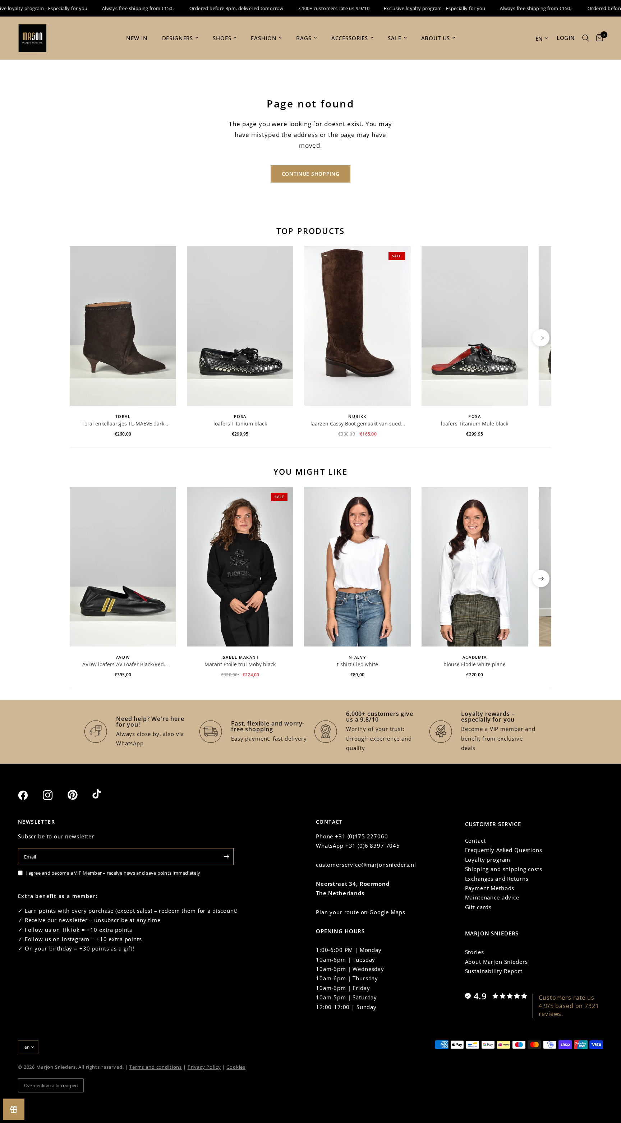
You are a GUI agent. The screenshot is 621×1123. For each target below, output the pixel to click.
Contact (475, 840)
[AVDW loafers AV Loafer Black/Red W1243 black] (123, 566)
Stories (474, 952)
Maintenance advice (492, 897)
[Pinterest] (79, 795)
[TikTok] (103, 795)
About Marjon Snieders (496, 961)
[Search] (586, 38)
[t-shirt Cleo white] (357, 566)
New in (136, 38)
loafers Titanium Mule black (474, 423)
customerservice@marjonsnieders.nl (366, 864)
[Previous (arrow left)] (80, 337)
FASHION (263, 38)
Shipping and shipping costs (503, 869)
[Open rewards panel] (13, 1109)
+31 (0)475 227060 (361, 836)
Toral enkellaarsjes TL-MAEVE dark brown (123, 423)
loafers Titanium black (240, 423)
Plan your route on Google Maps (360, 912)
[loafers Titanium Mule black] (475, 326)
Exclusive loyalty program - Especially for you (421, 8)
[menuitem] (137, 38)
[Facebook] (29, 795)
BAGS (303, 38)
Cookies (235, 1067)
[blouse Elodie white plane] (475, 566)
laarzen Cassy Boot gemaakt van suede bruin (357, 423)
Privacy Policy (204, 1067)
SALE (394, 38)
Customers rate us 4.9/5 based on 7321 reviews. (569, 1006)
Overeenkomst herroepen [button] (51, 1085)
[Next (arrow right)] (540, 337)
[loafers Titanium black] (240, 326)
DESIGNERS (177, 38)
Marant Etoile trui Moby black (240, 664)
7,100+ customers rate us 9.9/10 (319, 8)
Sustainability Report (494, 971)
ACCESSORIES (349, 38)
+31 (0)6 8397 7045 (372, 845)
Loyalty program (488, 859)
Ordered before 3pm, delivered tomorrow (222, 8)
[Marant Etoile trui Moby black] (240, 566)
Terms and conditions (155, 1067)
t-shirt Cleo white (357, 664)
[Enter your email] (226, 856)
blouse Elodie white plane (474, 664)
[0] (598, 38)
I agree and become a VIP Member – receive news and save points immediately (113, 873)
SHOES (222, 38)
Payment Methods (490, 888)
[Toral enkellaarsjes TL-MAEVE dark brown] (123, 326)
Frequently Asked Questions (503, 849)
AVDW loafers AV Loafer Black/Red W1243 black (123, 664)
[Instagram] (54, 795)
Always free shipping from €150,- (124, 8)
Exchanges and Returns (497, 878)
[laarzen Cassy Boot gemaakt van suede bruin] (357, 326)
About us (435, 38)
